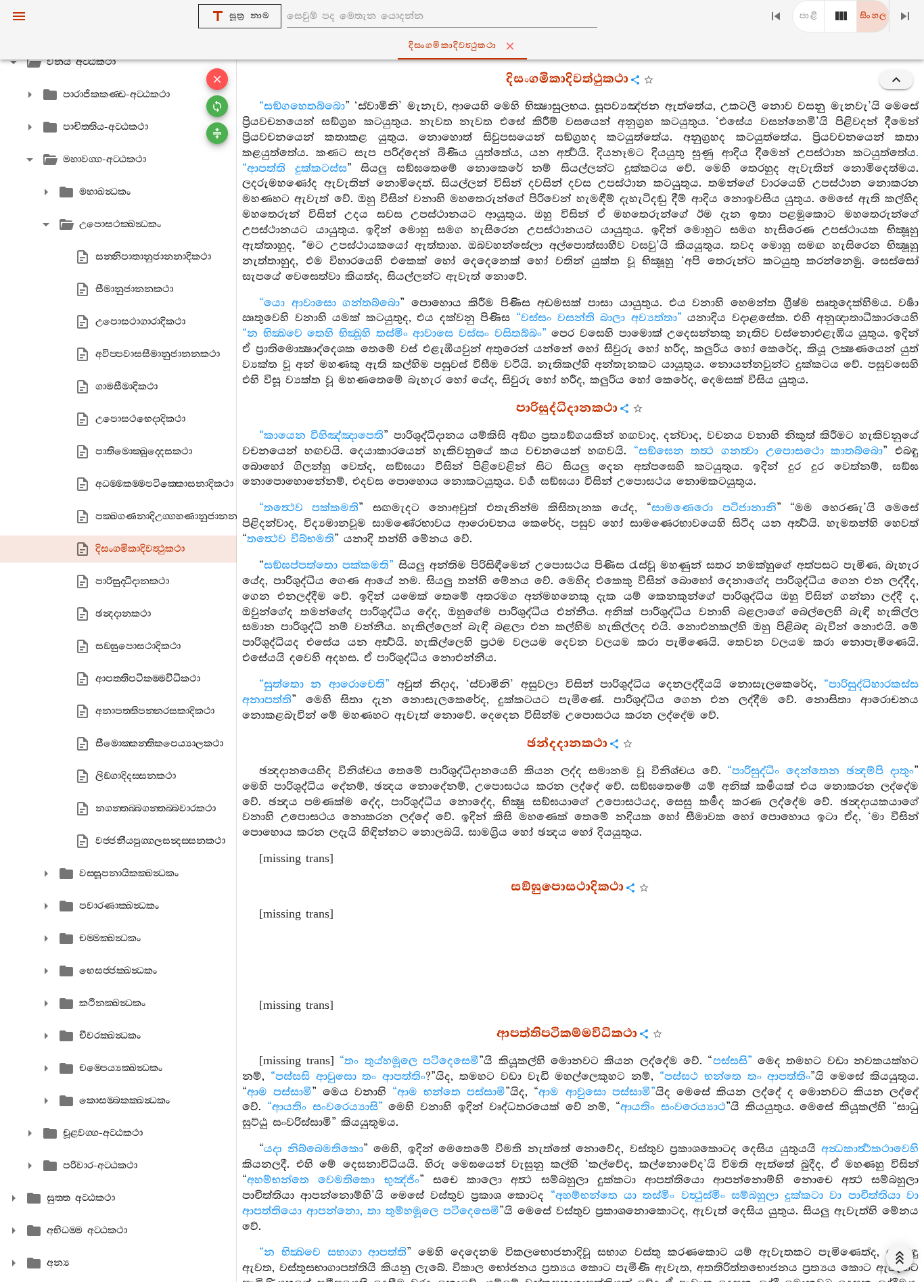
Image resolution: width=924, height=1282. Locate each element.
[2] (841, 16)
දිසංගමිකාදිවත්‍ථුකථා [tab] (453, 46)
